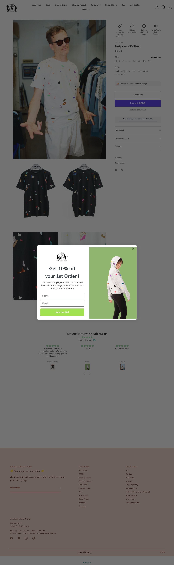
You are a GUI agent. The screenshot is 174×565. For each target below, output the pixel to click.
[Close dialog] (133, 248)
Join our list (62, 312)
